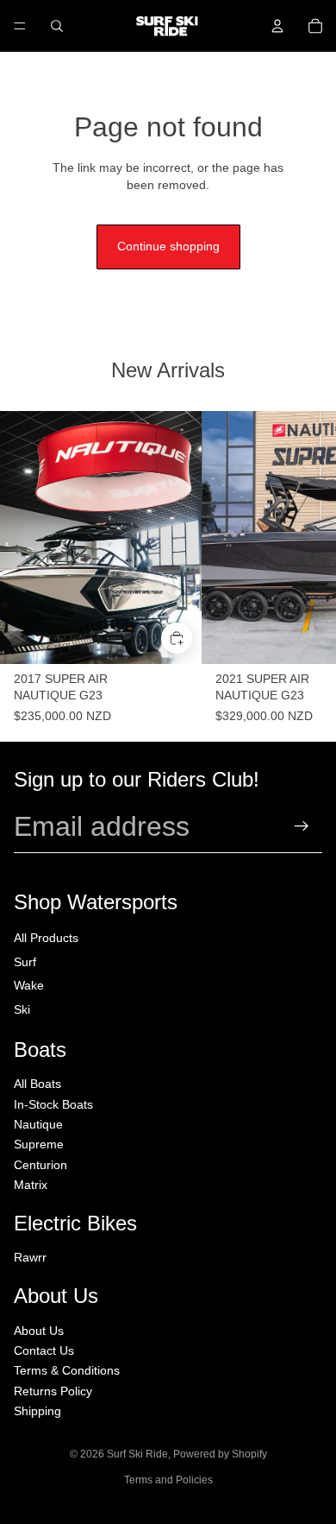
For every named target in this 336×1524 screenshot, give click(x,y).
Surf (25, 962)
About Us (39, 1330)
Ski (22, 1009)
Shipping (37, 1411)
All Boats (37, 1084)
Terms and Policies (168, 1480)
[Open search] (57, 26)
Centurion (40, 1165)
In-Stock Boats (53, 1104)
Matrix (30, 1185)
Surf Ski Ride (137, 1454)
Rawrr (30, 1257)
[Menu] (20, 26)
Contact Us (44, 1350)
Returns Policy (53, 1391)
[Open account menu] (277, 26)
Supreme (39, 1144)
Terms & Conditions (67, 1370)
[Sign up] (302, 826)
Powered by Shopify (220, 1454)
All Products (46, 938)
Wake (29, 985)
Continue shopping (168, 246)
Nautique (38, 1124)
